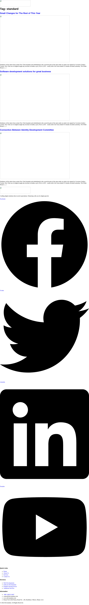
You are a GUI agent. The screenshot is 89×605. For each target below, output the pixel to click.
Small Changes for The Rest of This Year (20, 13)
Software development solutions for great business (25, 71)
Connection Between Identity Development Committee (27, 130)
